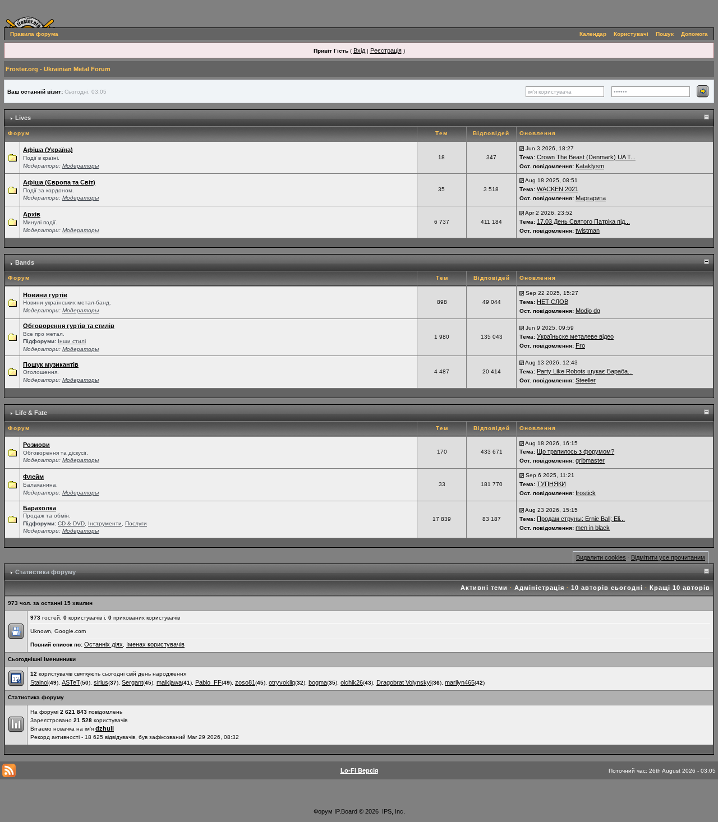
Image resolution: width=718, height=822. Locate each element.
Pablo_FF (208, 682)
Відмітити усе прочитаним (668, 557)
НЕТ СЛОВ (552, 301)
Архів (31, 214)
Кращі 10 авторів (680, 587)
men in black (593, 527)
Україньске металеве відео (575, 336)
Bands (24, 262)
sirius (101, 682)
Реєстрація (386, 50)
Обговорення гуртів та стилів (68, 325)
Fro (580, 345)
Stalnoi (39, 682)
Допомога (694, 34)
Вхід (359, 50)
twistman (588, 230)
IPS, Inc (392, 811)
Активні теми (484, 587)
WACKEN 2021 (557, 189)
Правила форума (34, 34)
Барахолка (39, 508)
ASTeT (71, 682)
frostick (586, 492)
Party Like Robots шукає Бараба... (585, 371)
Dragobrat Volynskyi (403, 682)
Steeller (586, 380)
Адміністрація (539, 587)
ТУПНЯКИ (551, 484)
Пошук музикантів (51, 364)
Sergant (132, 682)
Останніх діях (103, 644)
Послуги (136, 523)
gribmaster (590, 460)
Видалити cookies (601, 557)
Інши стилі (72, 341)
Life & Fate (31, 412)
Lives (23, 117)
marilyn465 (460, 682)
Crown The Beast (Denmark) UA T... (586, 157)
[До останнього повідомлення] (521, 148)
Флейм (33, 476)
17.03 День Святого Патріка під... (583, 221)
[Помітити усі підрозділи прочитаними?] (12, 336)
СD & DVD (71, 523)
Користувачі (631, 34)
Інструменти (105, 523)
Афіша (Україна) (48, 149)
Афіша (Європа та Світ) (59, 182)
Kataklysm (590, 166)
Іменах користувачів (155, 644)
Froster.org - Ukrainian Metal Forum (58, 69)
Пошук (665, 34)
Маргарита (591, 198)
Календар (592, 34)
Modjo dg (588, 310)
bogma (318, 682)
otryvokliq (282, 682)
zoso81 (245, 682)
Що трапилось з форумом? (575, 451)
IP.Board (345, 811)
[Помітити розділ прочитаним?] (12, 157)
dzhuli (104, 728)
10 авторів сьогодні (607, 587)
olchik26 (351, 682)
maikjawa (169, 682)
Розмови (36, 444)
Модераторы (80, 166)
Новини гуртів (45, 295)
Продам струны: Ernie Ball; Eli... (581, 518)
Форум (323, 811)
